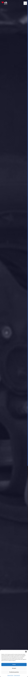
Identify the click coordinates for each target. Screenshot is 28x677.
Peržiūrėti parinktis (14, 672)
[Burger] (25, 3)
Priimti (14, 664)
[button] (26, 651)
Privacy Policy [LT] (17, 675)
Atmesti (14, 668)
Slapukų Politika (10, 675)
